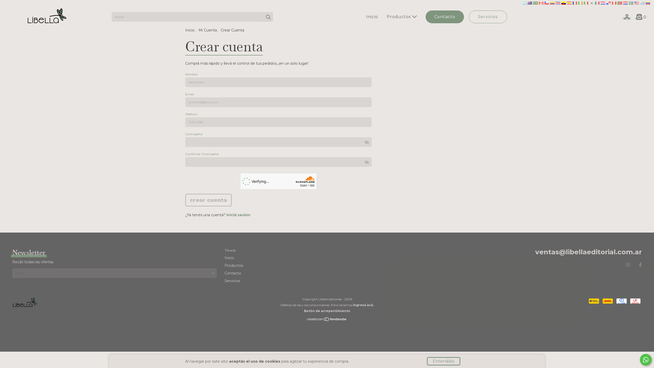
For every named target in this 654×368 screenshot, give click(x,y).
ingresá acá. (363, 305)
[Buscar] (268, 17)
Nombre (191, 74)
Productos (399, 16)
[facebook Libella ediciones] (640, 265)
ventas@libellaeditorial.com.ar (588, 252)
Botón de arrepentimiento (327, 311)
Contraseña (193, 134)
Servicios (488, 16)
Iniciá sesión (238, 215)
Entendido (443, 361)
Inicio (372, 16)
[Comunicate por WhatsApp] (645, 359)
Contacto (444, 16)
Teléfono (191, 114)
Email (189, 94)
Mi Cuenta (207, 30)
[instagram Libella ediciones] (628, 265)
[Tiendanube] (327, 320)
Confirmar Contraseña (202, 154)
